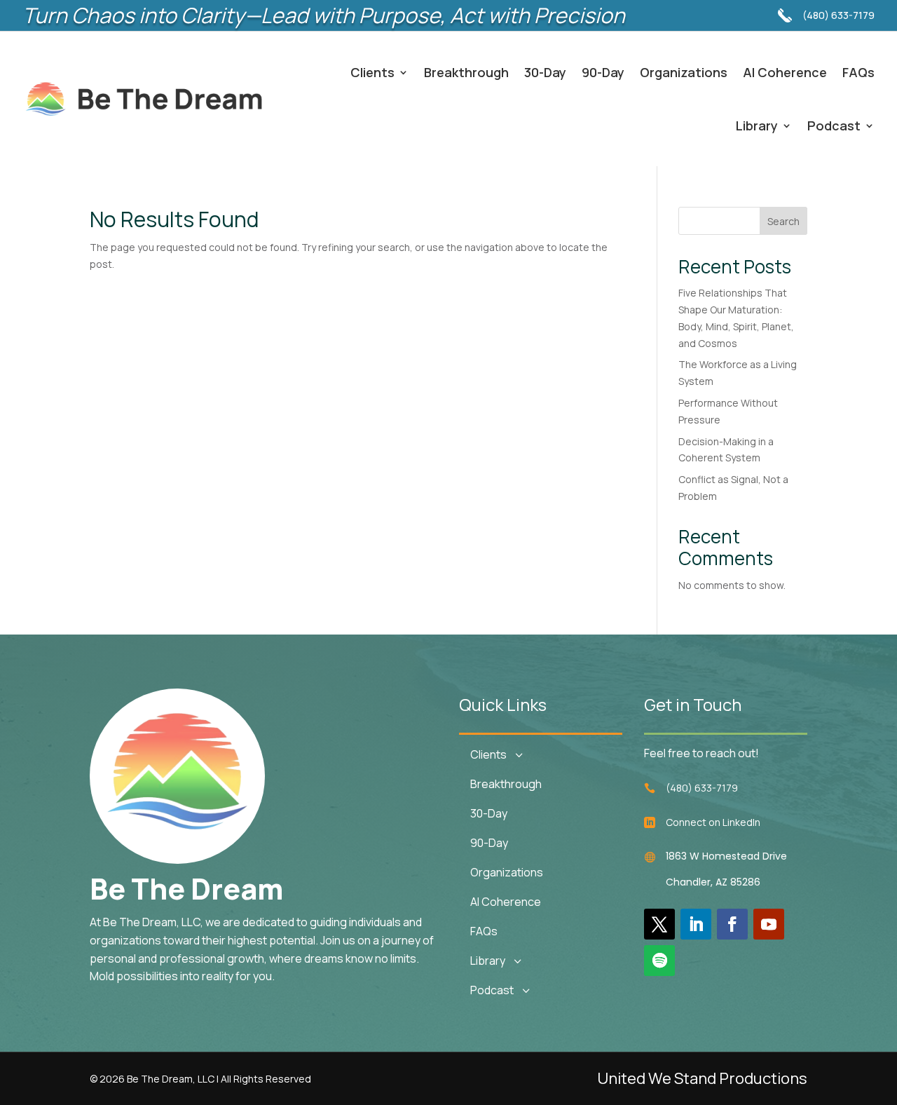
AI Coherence (785, 72)
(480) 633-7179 (838, 15)
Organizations (683, 72)
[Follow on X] (659, 924)
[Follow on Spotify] (659, 960)
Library (757, 125)
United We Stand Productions (702, 1078)
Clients (372, 72)
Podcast (834, 125)
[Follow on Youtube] (768, 924)
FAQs (858, 72)
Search (783, 221)
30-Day (545, 72)
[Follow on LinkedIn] (695, 924)
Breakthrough (466, 72)
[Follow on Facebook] (732, 924)
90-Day (603, 72)
